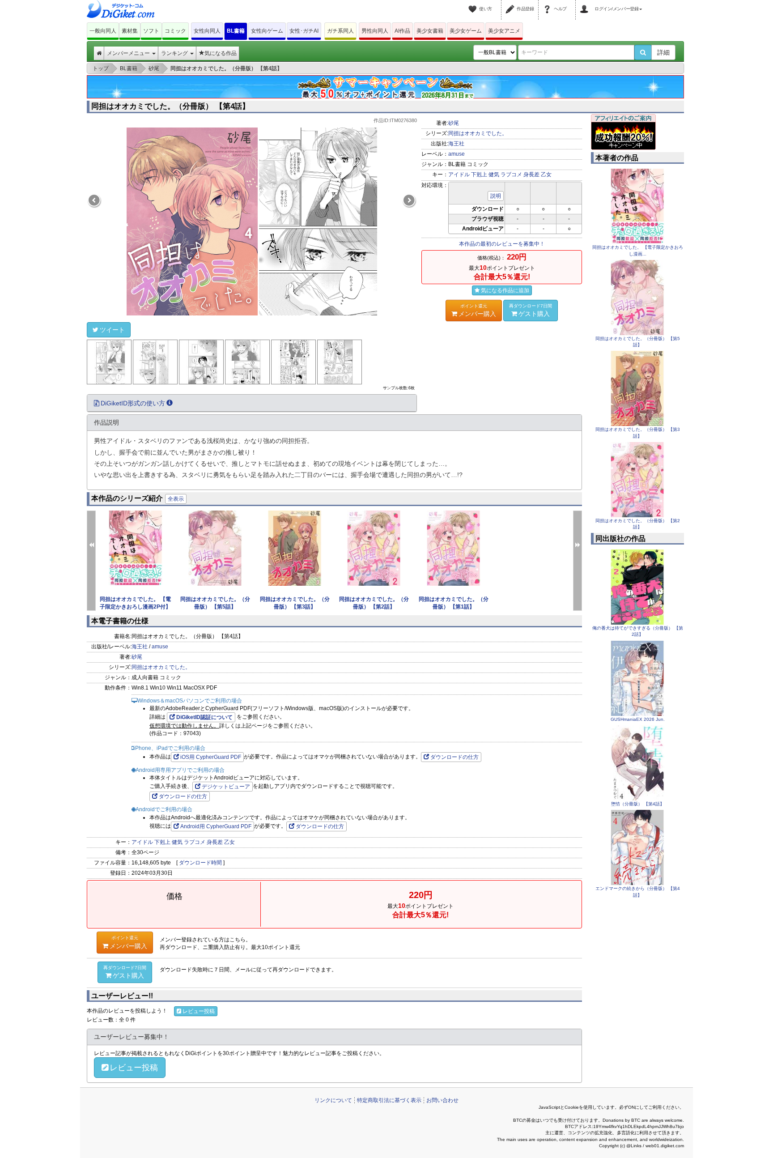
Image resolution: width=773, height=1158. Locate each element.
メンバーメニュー (129, 53)
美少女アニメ (504, 31)
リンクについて (333, 1100)
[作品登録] (511, 3)
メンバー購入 (477, 310)
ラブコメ (511, 174)
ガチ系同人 (340, 31)
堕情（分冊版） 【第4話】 (637, 803)
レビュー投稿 (199, 1011)
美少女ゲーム (466, 31)
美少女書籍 (429, 31)
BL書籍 (236, 31)
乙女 (546, 174)
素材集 (130, 31)
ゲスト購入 (530, 310)
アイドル (459, 174)
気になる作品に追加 (505, 290)
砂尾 (453, 123)
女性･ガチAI (304, 31)
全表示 (176, 499)
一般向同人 (102, 31)
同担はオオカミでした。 (477, 133)
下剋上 (479, 174)
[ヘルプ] (548, 3)
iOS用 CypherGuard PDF (210, 757)
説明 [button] (495, 196)
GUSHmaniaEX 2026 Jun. (638, 719)
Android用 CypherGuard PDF (215, 826)
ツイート (112, 329)
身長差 (531, 174)
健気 (493, 174)
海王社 (456, 143)
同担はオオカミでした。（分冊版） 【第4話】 (170, 106)
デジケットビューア (226, 786)
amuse (456, 154)
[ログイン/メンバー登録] (585, 3)
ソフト (151, 31)
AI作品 (402, 31)
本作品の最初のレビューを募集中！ (502, 244)
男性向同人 (374, 31)
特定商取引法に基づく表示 (389, 1100)
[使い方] (474, 3)
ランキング (175, 53)
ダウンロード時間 (200, 863)
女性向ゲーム (267, 31)
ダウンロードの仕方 (454, 757)
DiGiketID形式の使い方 (133, 403)
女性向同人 (207, 31)
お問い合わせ (442, 1100)
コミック (175, 31)
